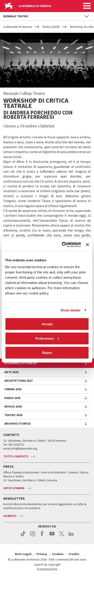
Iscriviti (9, 516)
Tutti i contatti (15, 456)
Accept (47, 324)
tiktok (23, 536)
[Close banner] (87, 244)
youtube (51, 536)
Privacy (42, 554)
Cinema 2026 (12, 389)
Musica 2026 (13, 406)
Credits (74, 554)
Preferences (44, 338)
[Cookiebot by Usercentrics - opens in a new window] (62, 245)
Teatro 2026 (13, 415)
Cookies (58, 554)
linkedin (71, 536)
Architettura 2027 (18, 381)
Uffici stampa (13, 488)
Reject (47, 353)
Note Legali (23, 554)
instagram (32, 536)
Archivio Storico (17, 423)
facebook (42, 536)
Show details (70, 310)
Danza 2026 (12, 398)
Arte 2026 (11, 372)
